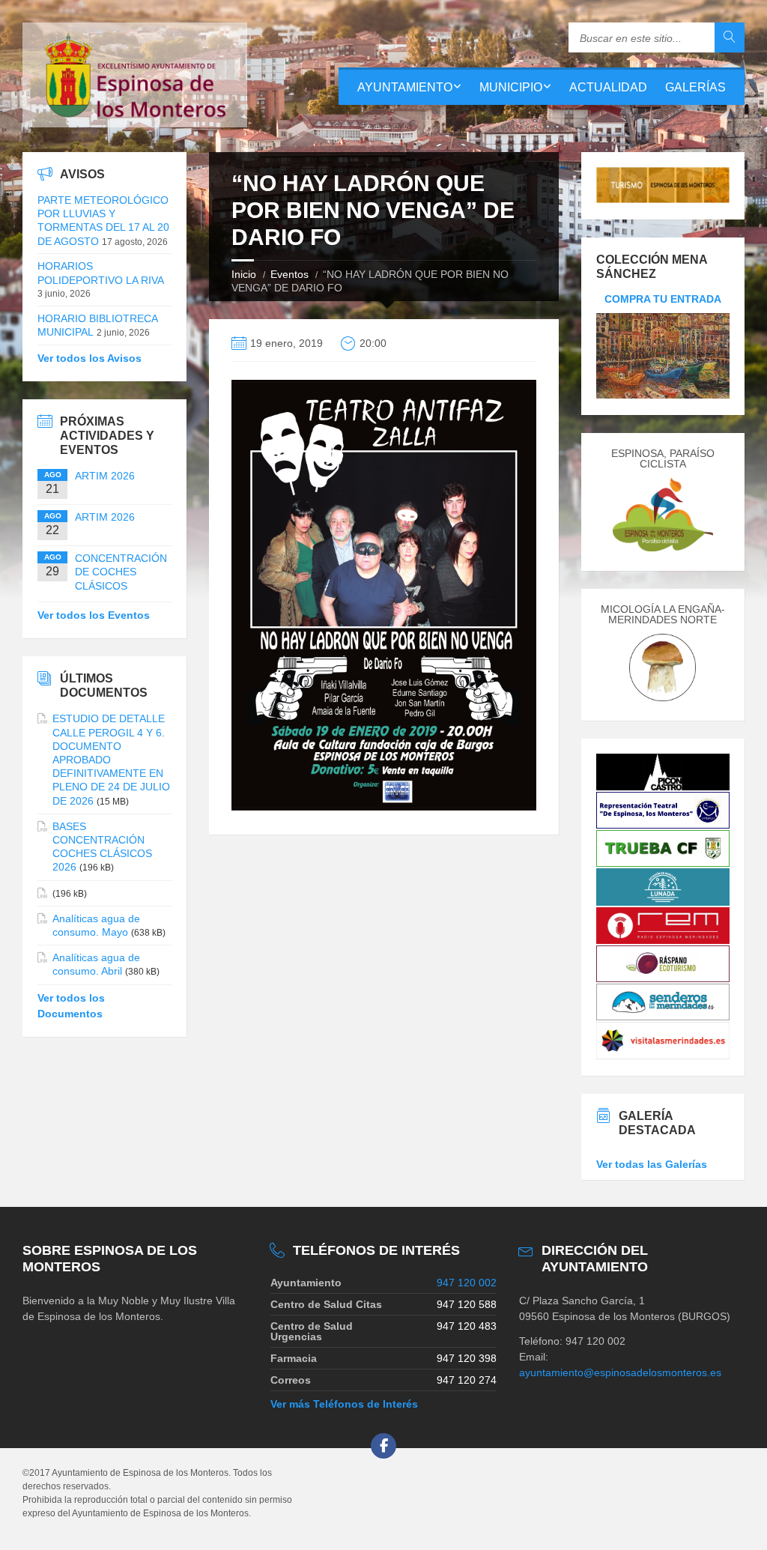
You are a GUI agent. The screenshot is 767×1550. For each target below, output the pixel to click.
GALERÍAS (695, 87)
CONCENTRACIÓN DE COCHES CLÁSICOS (121, 571)
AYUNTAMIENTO (404, 87)
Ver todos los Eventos (93, 615)
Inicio (243, 274)
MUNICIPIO (510, 87)
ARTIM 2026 (105, 476)
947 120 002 (467, 1283)
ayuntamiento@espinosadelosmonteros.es (620, 1372)
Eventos (289, 274)
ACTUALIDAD (608, 87)
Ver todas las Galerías (651, 1164)
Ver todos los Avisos (89, 358)
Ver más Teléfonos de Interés (344, 1404)
